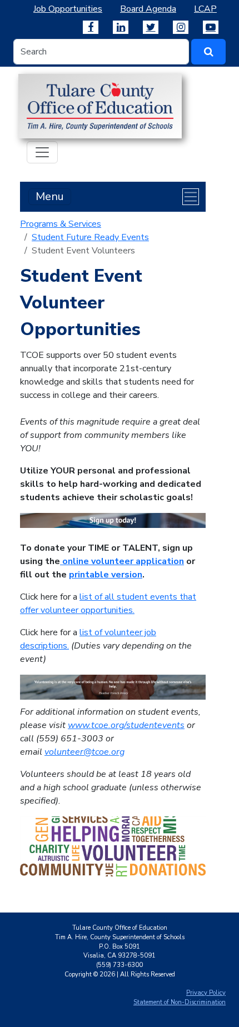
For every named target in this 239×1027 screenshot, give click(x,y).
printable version (105, 575)
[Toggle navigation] (42, 152)
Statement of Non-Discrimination (179, 1002)
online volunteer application (122, 561)
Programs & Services (60, 224)
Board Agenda (148, 9)
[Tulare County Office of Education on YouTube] (210, 27)
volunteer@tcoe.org (84, 752)
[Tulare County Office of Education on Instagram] (180, 27)
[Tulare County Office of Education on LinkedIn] (120, 27)
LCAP (205, 9)
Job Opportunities (67, 9)
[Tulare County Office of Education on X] (150, 27)
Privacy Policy (206, 993)
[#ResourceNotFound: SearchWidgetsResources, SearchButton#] (208, 51)
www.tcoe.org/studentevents (126, 725)
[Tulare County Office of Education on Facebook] (90, 27)
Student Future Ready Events (90, 237)
